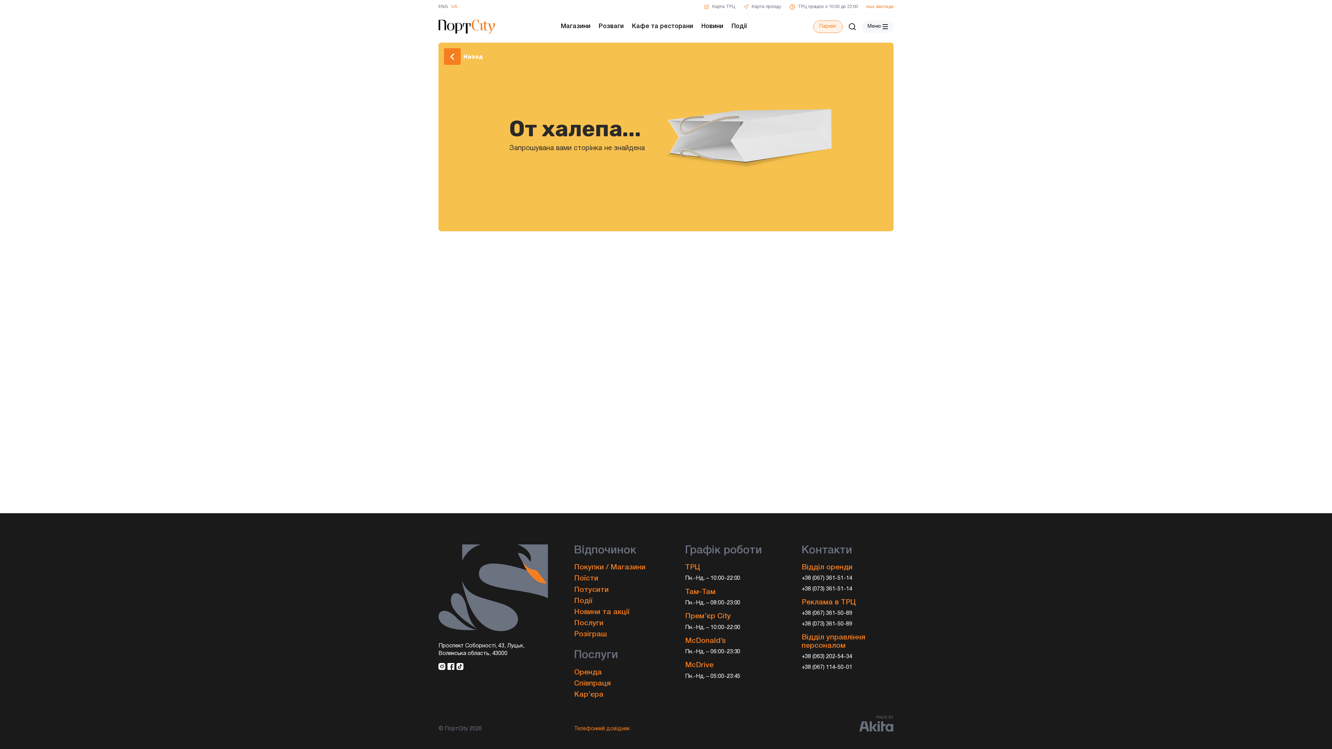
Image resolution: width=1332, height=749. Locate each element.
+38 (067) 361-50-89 (827, 613)
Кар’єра (589, 694)
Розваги (611, 26)
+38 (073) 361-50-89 (827, 624)
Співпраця (592, 683)
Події (739, 26)
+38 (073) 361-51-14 (827, 589)
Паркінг (828, 26)
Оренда (588, 672)
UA (454, 7)
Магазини (575, 26)
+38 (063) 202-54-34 (827, 656)
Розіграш (590, 634)
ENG (443, 7)
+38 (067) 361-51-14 (827, 578)
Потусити (591, 590)
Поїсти (586, 578)
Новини (712, 26)
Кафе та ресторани (662, 26)
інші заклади (880, 7)
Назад (473, 56)
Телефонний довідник (602, 728)
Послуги (589, 623)
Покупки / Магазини (610, 567)
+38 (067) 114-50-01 (827, 667)
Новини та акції (602, 612)
